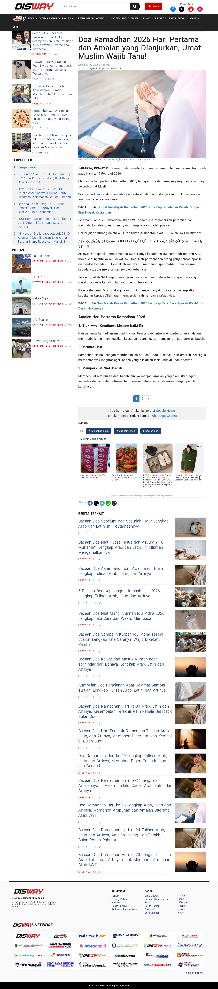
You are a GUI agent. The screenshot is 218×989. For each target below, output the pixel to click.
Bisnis (146, 18)
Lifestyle (160, 18)
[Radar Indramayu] (157, 936)
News (31, 18)
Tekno (181, 18)
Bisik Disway (151, 896)
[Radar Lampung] (125, 945)
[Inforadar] (92, 945)
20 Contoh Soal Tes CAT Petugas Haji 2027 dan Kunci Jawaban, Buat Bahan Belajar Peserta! (42, 178)
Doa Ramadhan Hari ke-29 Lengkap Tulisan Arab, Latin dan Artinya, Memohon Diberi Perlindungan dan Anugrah (122, 761)
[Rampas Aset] (21, 263)
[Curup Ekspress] (190, 955)
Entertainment (120, 18)
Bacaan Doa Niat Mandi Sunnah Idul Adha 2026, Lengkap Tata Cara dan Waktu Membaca (122, 616)
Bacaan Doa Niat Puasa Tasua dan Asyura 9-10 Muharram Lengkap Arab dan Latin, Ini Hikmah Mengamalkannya (121, 547)
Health (172, 18)
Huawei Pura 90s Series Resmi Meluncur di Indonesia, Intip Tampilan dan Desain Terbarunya (52, 68)
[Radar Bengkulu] (60, 964)
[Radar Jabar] (125, 955)
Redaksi (116, 902)
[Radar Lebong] (92, 964)
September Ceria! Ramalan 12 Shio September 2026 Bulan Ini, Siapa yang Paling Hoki (51, 117)
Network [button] (153, 6)
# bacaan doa (150, 431)
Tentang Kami (119, 906)
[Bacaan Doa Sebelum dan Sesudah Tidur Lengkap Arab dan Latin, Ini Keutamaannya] (190, 527)
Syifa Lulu (95, 68)
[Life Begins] (21, 327)
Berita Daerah (86, 18)
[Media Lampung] (125, 936)
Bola (70, 18)
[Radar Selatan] (190, 964)
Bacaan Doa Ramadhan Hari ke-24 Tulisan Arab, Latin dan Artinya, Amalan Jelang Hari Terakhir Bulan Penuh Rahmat (121, 835)
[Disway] (28, 936)
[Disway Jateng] (157, 945)
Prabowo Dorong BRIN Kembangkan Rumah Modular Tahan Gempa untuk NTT (52, 92)
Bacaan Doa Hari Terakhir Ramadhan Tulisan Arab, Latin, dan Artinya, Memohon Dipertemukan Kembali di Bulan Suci (125, 736)
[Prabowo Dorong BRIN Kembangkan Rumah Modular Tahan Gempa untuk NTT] (21, 93)
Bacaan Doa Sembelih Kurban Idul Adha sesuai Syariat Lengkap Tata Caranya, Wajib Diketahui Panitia (120, 640)
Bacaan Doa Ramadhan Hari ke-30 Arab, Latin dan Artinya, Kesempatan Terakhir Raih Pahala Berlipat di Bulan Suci (126, 712)
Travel (134, 18)
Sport (192, 18)
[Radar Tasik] (92, 936)
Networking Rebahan (46, 341)
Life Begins (40, 319)
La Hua (37, 277)
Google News (165, 410)
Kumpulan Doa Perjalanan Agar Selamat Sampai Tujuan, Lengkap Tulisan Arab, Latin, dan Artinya (122, 687)
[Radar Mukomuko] (28, 964)
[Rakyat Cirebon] (190, 936)
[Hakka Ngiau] (21, 306)
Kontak (115, 896)
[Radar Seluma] (125, 964)
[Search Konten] (134, 6)
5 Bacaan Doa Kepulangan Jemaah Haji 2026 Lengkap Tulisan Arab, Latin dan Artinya (119, 593)
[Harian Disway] (60, 936)
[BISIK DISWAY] (19, 18)
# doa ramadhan (126, 431)
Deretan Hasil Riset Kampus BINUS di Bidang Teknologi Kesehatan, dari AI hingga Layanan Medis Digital (51, 141)
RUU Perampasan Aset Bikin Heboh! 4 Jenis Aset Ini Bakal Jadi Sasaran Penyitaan (42, 223)
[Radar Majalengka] (60, 955)
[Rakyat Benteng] (157, 964)
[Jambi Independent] (28, 945)
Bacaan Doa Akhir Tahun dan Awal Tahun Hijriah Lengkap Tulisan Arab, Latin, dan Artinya (122, 571)
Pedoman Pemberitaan (124, 909)
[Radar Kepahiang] (157, 955)
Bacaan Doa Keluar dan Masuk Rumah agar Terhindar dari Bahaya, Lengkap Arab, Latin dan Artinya (121, 664)
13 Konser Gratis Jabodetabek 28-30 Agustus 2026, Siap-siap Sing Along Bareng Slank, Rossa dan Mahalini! (42, 238)
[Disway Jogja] (92, 955)
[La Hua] (21, 284)
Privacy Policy (119, 899)
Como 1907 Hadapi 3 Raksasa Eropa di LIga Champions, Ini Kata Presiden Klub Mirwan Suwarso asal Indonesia (52, 41)
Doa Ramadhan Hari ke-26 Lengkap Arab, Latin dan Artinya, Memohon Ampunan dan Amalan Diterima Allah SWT (124, 810)
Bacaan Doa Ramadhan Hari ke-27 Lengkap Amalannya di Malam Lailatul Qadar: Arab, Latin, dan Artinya (125, 786)
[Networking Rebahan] (21, 348)
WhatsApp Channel (164, 416)
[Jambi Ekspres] (60, 945)
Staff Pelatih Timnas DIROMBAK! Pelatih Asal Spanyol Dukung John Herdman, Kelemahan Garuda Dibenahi (42, 193)
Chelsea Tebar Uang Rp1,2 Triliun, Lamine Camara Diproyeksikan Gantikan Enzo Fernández (39, 208)
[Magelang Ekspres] (190, 945)
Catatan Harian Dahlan (52, 18)
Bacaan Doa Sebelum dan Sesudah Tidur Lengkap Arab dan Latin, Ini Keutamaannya (123, 523)
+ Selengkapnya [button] (195, 973)
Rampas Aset (25, 167)
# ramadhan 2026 (99, 431)
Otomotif (101, 18)
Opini (16, 27)
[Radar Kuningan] (28, 955)
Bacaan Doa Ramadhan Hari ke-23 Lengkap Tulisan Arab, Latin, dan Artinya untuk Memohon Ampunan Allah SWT (124, 860)
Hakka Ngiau (41, 298)
